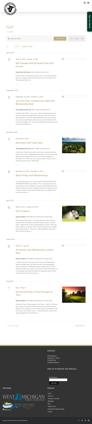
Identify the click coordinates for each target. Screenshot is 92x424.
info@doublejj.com (53, 362)
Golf (49, 404)
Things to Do (52, 406)
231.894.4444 (51, 360)
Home (49, 393)
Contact (50, 411)
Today (17, 46)
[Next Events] (11, 46)
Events (8, 32)
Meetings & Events (53, 398)
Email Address (53, 377)
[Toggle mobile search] (85, 3)
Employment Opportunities (56, 409)
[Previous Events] (7, 46)
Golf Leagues (22, 210)
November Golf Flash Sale (29, 142)
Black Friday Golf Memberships (32, 175)
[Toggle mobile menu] (88, 3)
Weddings (51, 401)
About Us (50, 396)
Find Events (60, 38)
